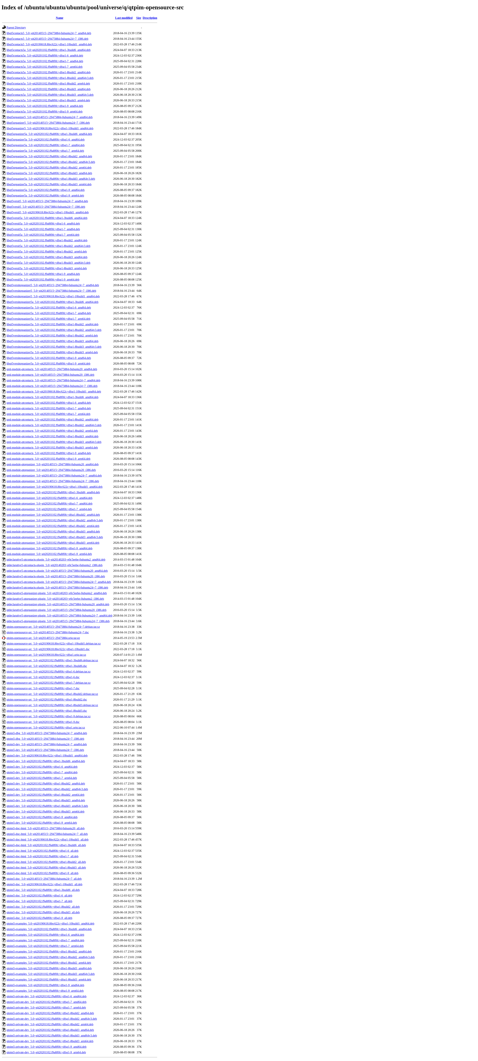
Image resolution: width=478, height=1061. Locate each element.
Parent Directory (16, 27)
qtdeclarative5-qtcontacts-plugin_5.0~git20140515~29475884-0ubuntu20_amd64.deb (57, 570)
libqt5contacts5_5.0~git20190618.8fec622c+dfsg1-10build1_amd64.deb (49, 44)
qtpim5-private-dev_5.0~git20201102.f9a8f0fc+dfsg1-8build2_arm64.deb (50, 1024)
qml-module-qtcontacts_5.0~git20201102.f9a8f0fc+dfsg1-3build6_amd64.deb (52, 397)
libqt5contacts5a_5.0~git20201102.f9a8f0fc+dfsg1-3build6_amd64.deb (49, 50)
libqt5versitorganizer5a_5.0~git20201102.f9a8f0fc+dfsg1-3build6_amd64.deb (52, 302)
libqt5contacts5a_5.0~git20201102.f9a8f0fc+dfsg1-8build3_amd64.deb (49, 89)
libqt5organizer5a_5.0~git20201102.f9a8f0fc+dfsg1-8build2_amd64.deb (49, 156)
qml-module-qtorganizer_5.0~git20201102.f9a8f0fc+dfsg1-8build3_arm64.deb (53, 542)
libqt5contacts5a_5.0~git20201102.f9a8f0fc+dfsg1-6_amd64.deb (45, 55)
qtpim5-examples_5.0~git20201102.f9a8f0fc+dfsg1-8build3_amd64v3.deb (51, 974)
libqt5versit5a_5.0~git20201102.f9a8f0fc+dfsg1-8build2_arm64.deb (47, 251)
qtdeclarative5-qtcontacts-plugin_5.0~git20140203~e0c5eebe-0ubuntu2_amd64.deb (56, 559)
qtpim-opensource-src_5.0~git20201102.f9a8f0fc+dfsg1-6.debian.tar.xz (49, 671)
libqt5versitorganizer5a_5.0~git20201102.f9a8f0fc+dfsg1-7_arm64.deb (48, 318)
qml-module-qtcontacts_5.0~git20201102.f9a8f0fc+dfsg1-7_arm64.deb (48, 414)
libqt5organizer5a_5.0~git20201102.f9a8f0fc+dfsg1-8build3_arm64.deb (49, 184)
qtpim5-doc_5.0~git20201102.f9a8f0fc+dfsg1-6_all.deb (39, 895)
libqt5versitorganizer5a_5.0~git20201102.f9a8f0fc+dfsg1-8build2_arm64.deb (52, 335)
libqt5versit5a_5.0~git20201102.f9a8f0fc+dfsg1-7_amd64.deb (43, 229)
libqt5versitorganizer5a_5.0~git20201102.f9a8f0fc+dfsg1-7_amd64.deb (49, 313)
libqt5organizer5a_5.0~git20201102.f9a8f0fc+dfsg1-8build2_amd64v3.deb (51, 162)
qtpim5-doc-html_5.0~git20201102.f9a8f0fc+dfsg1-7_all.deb (42, 856)
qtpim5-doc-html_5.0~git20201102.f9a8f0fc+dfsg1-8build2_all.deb (46, 862)
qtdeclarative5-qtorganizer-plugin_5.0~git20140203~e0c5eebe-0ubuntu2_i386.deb (55, 598)
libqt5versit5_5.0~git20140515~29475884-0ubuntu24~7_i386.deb (46, 206)
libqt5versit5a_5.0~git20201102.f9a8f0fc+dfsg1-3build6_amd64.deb (47, 218)
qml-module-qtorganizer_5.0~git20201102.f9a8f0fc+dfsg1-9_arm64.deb (49, 554)
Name (59, 17)
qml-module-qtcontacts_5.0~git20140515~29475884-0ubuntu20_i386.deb (50, 374)
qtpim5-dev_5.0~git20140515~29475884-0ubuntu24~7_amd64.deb (47, 744)
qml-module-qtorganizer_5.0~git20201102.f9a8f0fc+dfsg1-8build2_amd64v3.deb (55, 520)
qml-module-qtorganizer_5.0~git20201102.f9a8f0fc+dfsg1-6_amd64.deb (49, 498)
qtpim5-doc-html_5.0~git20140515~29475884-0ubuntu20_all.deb (46, 828)
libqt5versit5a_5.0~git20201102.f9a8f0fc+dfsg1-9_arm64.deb (43, 279)
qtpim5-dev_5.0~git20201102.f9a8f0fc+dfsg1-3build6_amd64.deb (46, 761)
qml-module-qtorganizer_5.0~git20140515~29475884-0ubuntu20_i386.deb (51, 470)
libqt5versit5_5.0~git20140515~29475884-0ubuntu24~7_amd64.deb (47, 201)
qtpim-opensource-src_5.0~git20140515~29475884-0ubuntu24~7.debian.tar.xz (53, 626)
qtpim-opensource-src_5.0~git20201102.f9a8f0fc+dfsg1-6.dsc (43, 677)
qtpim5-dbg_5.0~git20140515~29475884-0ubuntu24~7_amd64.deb (47, 733)
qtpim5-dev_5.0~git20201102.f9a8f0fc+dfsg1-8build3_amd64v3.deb (47, 806)
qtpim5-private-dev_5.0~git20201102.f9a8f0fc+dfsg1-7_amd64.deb (46, 1002)
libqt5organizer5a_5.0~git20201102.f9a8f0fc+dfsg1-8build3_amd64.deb (49, 173)
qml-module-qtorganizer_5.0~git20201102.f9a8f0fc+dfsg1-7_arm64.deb (49, 509)
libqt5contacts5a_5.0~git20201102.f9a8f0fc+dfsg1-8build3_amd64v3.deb (50, 94)
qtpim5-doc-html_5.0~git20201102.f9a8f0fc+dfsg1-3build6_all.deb (46, 845)
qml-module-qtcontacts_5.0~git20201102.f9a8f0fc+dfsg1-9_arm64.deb (48, 458)
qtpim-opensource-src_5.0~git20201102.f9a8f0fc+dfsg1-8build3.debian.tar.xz (52, 705)
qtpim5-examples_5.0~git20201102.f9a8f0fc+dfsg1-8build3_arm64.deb (49, 979)
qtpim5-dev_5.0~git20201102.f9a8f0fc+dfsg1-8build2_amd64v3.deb (47, 789)
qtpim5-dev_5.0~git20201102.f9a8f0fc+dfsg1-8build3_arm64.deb (45, 811)
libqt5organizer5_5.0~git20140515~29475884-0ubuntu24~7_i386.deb (48, 122)
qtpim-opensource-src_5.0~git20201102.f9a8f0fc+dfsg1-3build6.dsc (47, 666)
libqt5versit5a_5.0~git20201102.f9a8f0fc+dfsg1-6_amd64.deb (43, 223)
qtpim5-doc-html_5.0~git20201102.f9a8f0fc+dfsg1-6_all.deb (42, 850)
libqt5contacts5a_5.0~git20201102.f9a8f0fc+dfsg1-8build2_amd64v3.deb (50, 78)
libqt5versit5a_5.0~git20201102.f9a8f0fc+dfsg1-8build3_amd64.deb (47, 257)
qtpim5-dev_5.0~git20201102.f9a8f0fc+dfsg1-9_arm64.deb (42, 822)
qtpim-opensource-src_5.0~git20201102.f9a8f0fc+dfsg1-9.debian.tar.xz (49, 716)
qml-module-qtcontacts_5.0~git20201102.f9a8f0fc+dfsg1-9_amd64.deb (49, 453)
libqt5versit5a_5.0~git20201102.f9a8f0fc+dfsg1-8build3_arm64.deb (47, 268)
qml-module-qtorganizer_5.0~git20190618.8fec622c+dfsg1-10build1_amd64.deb (55, 486)
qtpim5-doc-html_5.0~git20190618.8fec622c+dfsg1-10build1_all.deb (48, 839)
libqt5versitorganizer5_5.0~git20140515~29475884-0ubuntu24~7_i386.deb (51, 290)
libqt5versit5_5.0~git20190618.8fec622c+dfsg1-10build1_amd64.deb (48, 212)
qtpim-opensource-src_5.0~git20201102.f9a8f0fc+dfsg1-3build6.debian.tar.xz (52, 660)
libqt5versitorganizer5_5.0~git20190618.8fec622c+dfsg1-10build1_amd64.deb (53, 296)
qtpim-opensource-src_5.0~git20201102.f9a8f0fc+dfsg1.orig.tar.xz (46, 727)
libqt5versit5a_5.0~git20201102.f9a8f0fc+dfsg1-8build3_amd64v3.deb (48, 262)
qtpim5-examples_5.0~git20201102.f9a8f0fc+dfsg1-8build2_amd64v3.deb (51, 957)
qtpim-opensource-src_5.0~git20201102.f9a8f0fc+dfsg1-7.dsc (43, 688)
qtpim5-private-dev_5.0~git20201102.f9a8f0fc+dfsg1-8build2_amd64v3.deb (52, 1018)
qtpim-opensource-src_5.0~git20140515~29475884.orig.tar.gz (43, 638)
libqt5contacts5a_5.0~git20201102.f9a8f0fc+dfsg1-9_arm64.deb (45, 111)
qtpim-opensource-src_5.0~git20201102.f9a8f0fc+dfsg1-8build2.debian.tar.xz (52, 694)
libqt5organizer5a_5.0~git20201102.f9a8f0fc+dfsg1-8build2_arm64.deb (49, 167)
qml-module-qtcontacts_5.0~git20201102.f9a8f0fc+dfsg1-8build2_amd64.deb (52, 419)
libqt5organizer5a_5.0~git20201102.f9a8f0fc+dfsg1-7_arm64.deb (45, 150)
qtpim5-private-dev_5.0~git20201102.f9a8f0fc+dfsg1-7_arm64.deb (46, 1007)
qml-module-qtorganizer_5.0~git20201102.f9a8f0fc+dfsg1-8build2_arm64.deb (53, 526)
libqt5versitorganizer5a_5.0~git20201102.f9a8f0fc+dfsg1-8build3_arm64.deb (52, 352)
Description (150, 17)
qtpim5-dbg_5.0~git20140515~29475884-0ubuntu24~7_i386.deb (45, 738)
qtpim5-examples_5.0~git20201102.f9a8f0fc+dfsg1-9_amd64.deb (45, 985)
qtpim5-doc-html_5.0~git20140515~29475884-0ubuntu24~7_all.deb (47, 834)
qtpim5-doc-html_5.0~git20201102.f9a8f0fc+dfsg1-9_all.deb (42, 873)
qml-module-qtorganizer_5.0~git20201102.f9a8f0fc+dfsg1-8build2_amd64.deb (53, 514)
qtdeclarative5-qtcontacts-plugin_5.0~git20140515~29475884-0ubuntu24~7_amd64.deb (59, 582)
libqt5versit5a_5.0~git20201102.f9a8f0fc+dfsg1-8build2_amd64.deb (47, 240)
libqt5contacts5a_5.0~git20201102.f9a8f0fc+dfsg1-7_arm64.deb (45, 66)
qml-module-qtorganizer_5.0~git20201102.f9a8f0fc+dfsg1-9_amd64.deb (49, 548)
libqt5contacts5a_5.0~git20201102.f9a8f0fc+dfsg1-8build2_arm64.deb (48, 83)
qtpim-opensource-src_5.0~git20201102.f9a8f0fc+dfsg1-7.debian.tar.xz (49, 682)
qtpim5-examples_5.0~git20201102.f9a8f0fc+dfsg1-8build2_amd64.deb (49, 951)
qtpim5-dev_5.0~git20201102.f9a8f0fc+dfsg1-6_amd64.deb (42, 766)
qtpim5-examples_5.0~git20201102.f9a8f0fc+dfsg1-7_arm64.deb (45, 946)
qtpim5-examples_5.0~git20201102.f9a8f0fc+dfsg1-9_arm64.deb (45, 990)
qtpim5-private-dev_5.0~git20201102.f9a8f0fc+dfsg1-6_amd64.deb (46, 996)
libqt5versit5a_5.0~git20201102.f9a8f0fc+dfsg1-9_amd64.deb (43, 274)
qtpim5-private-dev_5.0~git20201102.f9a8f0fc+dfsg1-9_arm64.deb (46, 1052)
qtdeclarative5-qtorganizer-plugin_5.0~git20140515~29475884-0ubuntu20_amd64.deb (58, 604)
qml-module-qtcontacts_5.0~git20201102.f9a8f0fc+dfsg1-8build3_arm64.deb (52, 447)
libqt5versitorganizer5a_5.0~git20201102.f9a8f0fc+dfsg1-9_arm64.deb (48, 363)
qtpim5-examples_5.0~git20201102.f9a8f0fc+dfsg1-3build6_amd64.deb (49, 929)
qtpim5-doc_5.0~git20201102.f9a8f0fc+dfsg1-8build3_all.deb (43, 912)
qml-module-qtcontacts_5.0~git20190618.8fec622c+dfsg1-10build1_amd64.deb (54, 391)
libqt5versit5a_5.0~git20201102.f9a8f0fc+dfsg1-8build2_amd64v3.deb (48, 246)
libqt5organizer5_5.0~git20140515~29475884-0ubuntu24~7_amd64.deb (50, 117)
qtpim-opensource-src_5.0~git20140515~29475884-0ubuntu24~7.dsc (48, 632)
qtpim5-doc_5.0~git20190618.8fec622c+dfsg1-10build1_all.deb (44, 884)
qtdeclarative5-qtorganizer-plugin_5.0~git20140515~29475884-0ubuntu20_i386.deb (56, 610)
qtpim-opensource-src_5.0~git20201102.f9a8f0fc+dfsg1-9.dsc (43, 722)
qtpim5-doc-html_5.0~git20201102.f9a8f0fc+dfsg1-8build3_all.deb (46, 867)
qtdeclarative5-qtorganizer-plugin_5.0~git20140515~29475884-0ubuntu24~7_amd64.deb (59, 615)
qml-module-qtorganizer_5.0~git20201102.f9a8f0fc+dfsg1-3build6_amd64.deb (53, 492)
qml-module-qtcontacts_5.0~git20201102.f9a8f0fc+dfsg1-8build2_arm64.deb (52, 430)
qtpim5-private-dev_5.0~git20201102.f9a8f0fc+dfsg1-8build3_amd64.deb (50, 1030)
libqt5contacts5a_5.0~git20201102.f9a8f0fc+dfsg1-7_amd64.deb (45, 61)
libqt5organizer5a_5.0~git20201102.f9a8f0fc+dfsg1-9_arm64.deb (45, 195)
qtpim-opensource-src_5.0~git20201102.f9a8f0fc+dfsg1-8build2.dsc (47, 699)
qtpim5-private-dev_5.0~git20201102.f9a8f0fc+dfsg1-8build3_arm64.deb (50, 1041)
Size (138, 17)
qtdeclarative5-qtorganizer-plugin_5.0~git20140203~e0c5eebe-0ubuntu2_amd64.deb (57, 593)
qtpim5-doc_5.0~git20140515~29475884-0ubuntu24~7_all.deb (44, 878)
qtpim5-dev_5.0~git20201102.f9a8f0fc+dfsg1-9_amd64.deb (42, 817)
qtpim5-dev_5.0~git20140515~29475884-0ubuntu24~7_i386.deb (45, 750)
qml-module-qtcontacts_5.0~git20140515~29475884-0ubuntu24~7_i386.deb (52, 386)
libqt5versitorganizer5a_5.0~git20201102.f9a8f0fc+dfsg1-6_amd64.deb (49, 307)
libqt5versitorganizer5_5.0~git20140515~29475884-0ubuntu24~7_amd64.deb (53, 285)
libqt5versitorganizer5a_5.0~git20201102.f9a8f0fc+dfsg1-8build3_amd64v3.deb (54, 346)
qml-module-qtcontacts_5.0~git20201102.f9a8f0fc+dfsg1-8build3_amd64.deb (52, 436)
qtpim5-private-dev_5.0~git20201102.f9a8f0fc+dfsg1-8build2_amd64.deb (50, 1013)
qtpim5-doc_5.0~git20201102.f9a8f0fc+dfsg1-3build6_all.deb (43, 890)
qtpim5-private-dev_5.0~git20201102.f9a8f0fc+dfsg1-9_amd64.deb (46, 1046)
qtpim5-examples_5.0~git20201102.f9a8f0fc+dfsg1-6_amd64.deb (45, 934)
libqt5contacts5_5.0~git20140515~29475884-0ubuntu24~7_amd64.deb (49, 33)
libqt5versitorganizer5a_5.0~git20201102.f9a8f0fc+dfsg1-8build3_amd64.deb (52, 341)
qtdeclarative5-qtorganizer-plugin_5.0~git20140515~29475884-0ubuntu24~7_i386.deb (58, 621)
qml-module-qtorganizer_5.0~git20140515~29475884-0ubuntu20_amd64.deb (53, 464)
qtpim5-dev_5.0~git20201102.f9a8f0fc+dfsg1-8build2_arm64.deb (45, 794)
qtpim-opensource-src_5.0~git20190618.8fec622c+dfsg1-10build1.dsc (48, 649)
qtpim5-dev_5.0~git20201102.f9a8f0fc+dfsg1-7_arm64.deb (42, 778)
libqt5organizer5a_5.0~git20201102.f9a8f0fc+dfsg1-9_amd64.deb (46, 190)
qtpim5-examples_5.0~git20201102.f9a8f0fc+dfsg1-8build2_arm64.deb (49, 962)
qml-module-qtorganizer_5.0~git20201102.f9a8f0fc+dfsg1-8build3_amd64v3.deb (55, 537)
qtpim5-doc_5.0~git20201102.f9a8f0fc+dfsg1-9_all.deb (39, 918)
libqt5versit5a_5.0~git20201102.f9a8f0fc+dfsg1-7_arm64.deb (43, 234)
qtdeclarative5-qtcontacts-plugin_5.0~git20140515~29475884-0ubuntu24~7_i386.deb (57, 587)
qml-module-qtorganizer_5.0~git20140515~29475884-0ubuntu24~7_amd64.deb (54, 475)
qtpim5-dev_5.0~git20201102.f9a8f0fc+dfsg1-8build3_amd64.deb (46, 800)
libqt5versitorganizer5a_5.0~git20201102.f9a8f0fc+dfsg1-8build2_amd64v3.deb (54, 330)
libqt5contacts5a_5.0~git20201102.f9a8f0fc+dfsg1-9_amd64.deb (45, 106)
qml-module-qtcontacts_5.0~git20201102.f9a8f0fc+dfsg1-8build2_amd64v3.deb (54, 425)
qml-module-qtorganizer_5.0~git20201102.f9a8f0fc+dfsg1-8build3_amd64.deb (53, 531)
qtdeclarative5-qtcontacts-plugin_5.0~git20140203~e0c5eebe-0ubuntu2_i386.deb (55, 565)
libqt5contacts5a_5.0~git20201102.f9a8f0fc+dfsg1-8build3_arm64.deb (48, 100)
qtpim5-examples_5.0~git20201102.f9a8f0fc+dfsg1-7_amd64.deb (45, 940)
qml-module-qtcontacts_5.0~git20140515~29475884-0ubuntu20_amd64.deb (52, 369)
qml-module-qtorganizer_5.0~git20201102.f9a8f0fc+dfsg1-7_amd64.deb (49, 503)
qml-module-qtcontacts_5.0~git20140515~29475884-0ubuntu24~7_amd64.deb (53, 380)
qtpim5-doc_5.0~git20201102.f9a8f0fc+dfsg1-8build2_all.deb (43, 906)
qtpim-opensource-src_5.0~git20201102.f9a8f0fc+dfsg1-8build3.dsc (47, 710)
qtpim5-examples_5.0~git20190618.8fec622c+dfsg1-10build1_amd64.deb (50, 923)
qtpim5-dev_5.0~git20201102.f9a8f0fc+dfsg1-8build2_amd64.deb (46, 783)
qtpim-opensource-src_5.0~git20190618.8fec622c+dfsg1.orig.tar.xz (46, 654)
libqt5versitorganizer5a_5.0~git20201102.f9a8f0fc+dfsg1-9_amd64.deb (49, 358)
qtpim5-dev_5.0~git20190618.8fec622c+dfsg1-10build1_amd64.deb (47, 755)
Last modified (124, 17)
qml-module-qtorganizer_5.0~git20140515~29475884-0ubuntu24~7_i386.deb (53, 481)
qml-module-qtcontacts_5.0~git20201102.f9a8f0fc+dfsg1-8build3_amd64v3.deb (54, 442)
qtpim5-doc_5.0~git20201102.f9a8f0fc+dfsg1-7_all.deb (39, 901)
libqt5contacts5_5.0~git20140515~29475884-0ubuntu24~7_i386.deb (47, 38)
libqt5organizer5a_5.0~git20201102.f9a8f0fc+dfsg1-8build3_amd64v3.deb (51, 178)
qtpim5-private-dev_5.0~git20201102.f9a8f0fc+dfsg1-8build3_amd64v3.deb (52, 1035)
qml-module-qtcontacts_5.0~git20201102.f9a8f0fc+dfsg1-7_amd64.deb (49, 408)
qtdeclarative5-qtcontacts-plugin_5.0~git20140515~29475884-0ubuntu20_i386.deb (56, 576)
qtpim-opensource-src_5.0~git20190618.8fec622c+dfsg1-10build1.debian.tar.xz (54, 643)
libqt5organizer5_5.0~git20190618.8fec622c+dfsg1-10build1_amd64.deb (50, 128)
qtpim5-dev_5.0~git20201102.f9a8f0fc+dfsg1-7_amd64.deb (42, 772)
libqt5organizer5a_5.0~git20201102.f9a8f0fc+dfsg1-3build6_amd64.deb (49, 134)
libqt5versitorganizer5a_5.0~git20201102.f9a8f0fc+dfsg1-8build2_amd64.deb (52, 324)
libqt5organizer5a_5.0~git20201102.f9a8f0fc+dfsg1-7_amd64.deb (46, 145)
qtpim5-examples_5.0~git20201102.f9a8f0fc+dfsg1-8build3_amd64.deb (49, 968)
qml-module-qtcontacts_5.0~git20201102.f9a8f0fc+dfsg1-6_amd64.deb (49, 402)
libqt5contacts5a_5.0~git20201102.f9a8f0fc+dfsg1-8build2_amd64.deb (49, 72)
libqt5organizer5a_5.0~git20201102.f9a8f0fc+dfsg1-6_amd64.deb (46, 139)
